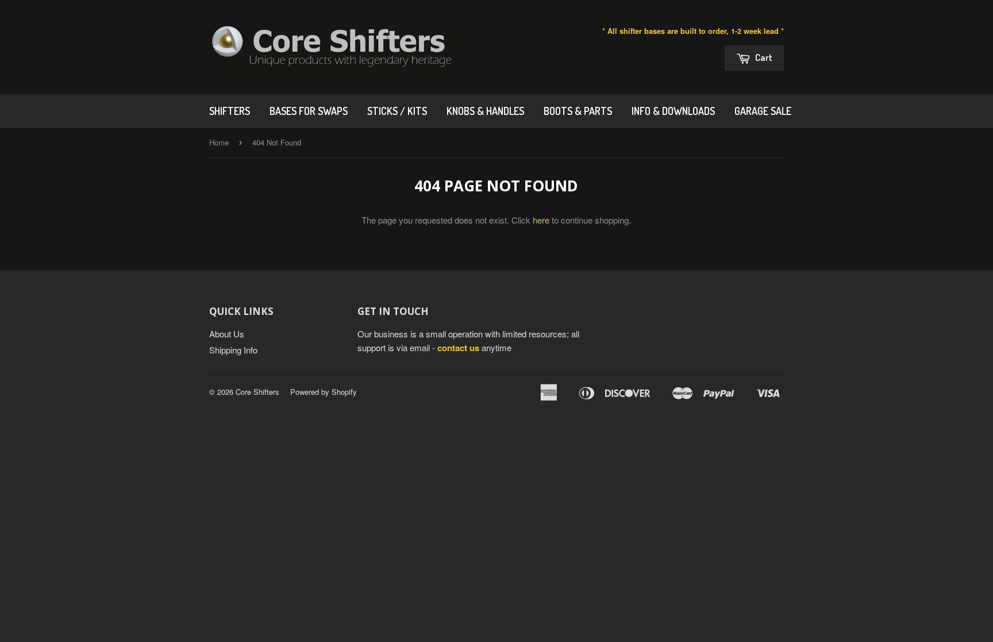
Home (219, 142)
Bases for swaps (309, 111)
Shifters (229, 111)
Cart (762, 57)
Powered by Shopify (323, 391)
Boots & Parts (578, 111)
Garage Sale (762, 111)
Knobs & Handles (485, 111)
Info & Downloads (673, 111)
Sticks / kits (397, 111)
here (541, 220)
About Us (226, 334)
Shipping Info (233, 350)
